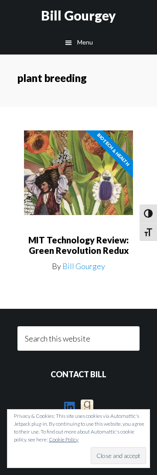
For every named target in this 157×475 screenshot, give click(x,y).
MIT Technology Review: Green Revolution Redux (78, 245)
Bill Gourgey (78, 15)
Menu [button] (85, 42)
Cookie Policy (63, 439)
